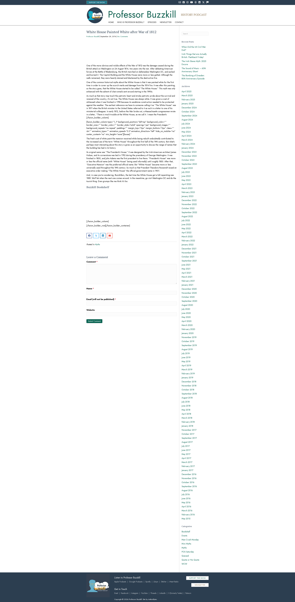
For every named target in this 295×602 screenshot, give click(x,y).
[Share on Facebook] (89, 235)
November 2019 (189, 337)
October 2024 (188, 111)
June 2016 (186, 498)
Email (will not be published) (101, 299)
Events (184, 535)
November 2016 (189, 478)
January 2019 (187, 377)
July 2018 (186, 401)
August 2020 (187, 305)
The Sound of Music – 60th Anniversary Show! (194, 70)
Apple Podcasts (120, 581)
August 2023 (187, 168)
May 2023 (186, 180)
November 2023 (189, 156)
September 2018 (189, 393)
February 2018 (188, 421)
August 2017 (187, 442)
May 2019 (186, 361)
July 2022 (186, 220)
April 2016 (186, 506)
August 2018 (187, 397)
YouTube (144, 593)
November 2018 (189, 385)
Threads (153, 593)
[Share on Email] (109, 235)
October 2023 (188, 160)
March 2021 (187, 276)
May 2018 (186, 409)
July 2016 (186, 494)
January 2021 (187, 284)
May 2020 (186, 317)
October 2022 (188, 208)
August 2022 (187, 216)
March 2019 (187, 369)
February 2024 (188, 143)
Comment (92, 261)
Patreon (188, 593)
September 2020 (189, 301)
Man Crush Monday (190, 539)
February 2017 (188, 466)
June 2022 (186, 224)
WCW (184, 563)
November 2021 (189, 252)
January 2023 (187, 196)
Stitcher (164, 581)
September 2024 (189, 115)
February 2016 (188, 514)
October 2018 (188, 389)
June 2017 (186, 450)
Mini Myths (186, 543)
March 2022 (187, 236)
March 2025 (187, 95)
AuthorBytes (152, 599)
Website (90, 310)
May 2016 (186, 502)
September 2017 (189, 438)
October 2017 (188, 434)
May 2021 (186, 268)
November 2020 (189, 293)
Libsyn (155, 581)
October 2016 (188, 482)
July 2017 (186, 446)
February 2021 (188, 280)
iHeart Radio (173, 581)
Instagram (134, 593)
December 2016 (189, 474)
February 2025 (188, 99)
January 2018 (187, 425)
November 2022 (189, 204)
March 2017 (187, 462)
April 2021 (186, 272)
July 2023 (186, 172)
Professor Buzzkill (92, 36)
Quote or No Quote (190, 559)
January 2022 (187, 244)
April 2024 (187, 135)
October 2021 (188, 256)
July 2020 (186, 309)
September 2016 (189, 486)
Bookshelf (186, 531)
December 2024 (189, 107)
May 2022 (186, 228)
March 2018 (187, 417)
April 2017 (186, 458)
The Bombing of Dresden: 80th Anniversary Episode (193, 77)
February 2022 (188, 240)
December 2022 (189, 200)
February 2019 (188, 373)
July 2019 (186, 353)
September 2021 (189, 260)
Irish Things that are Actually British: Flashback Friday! (194, 56)
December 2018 (189, 381)
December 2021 (189, 248)
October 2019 (188, 341)
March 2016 (187, 510)
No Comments (122, 36)
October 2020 (188, 297)
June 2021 (186, 264)
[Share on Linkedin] (103, 235)
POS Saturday (188, 551)
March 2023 (187, 188)
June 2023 (186, 176)
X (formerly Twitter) (175, 593)
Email (116, 593)
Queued (185, 555)
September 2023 (189, 164)
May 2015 (186, 518)
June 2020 (186, 313)
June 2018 (186, 405)
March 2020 (187, 325)
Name (90, 288)
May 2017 (186, 454)
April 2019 (186, 365)
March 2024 (187, 139)
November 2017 (189, 430)
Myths (97, 244)
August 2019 (187, 349)
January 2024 (188, 147)
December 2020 (189, 288)
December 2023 (189, 151)
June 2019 (186, 357)
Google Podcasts (136, 581)
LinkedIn (162, 593)
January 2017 (187, 470)
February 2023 (188, 192)
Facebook (124, 593)
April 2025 (186, 91)
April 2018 (186, 413)
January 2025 (187, 103)
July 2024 (186, 123)
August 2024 (187, 119)
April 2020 (187, 321)
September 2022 (189, 212)
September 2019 (189, 345)
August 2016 (187, 490)
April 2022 (186, 232)
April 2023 (186, 184)
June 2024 (186, 127)
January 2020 (188, 333)
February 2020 (188, 329)
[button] (96, 2)
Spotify (148, 581)
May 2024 (186, 131)
